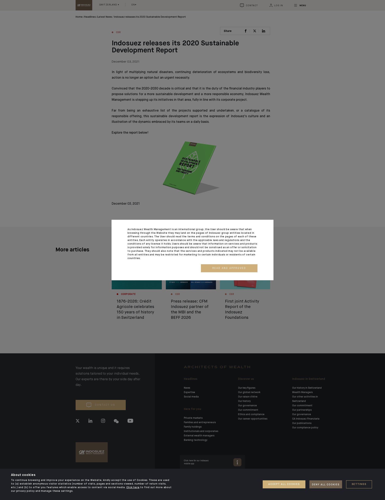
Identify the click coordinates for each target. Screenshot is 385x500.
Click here (133, 487)
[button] (229, 268)
